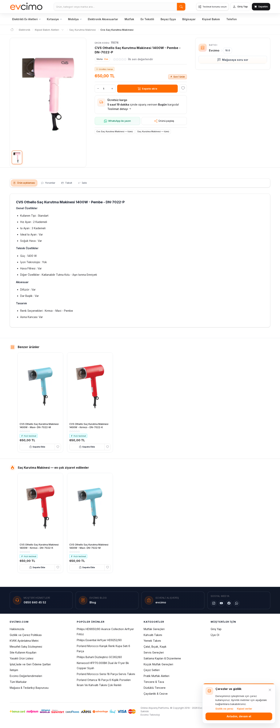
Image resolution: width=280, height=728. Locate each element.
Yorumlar (50, 182)
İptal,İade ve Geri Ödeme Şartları (30, 664)
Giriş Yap (216, 629)
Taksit (68, 182)
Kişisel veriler (244, 708)
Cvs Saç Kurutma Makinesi (117, 29)
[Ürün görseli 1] (17, 157)
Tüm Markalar (18, 681)
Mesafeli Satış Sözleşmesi (26, 646)
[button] (48, 94)
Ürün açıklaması (26, 182)
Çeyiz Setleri (152, 670)
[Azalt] (98, 88)
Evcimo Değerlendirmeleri (26, 676)
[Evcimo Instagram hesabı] (214, 603)
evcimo (160, 602)
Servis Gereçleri (154, 652)
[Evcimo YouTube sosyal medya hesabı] (221, 603)
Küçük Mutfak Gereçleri (158, 664)
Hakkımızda (17, 629)
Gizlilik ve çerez (224, 708)
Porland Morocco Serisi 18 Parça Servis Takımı (106, 674)
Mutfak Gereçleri (154, 629)
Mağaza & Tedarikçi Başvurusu (29, 687)
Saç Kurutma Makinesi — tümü (153, 131)
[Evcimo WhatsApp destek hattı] (237, 603)
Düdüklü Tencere (155, 687)
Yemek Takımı (152, 640)
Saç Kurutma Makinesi (82, 29)
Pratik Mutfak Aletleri (156, 676)
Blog (93, 602)
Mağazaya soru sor (235, 59)
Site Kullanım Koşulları (23, 652)
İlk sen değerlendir (140, 59)
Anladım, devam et (239, 716)
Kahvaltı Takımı (153, 635)
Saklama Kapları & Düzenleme (162, 658)
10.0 (227, 50)
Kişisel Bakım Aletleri (47, 29)
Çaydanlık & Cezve (156, 693)
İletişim (14, 670)
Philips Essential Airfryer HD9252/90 (99, 640)
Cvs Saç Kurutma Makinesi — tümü (114, 131)
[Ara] (181, 6)
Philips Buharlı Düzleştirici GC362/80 (99, 657)
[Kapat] (270, 690)
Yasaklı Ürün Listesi (21, 658)
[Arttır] (112, 88)
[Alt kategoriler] (62, 30)
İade (84, 182)
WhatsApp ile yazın (119, 120)
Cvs (106, 59)
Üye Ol (215, 635)
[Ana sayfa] (26, 6)
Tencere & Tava (154, 681)
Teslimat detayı (117, 109)
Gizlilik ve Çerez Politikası (26, 635)
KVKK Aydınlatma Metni (24, 640)
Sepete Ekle (39, 446)
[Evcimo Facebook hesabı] (229, 603)
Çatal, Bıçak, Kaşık (155, 646)
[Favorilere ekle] (183, 88)
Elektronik (24, 29)
